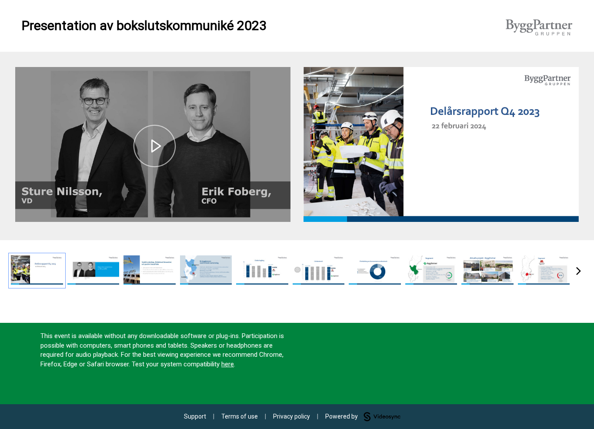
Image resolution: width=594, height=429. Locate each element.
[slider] (153, 196)
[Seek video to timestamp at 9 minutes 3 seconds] (544, 270)
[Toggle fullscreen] (572, 73)
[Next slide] (571, 141)
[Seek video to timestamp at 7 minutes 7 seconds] (431, 270)
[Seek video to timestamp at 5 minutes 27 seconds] (375, 270)
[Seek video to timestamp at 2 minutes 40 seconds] (262, 270)
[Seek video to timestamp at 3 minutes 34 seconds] (319, 270)
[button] (154, 146)
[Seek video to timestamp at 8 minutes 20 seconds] (487, 270)
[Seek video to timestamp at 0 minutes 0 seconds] (37, 270)
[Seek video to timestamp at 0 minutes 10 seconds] (93, 270)
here (227, 364)
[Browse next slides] (578, 270)
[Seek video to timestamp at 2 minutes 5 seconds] (206, 270)
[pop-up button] (264, 208)
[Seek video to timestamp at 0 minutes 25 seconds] (149, 270)
